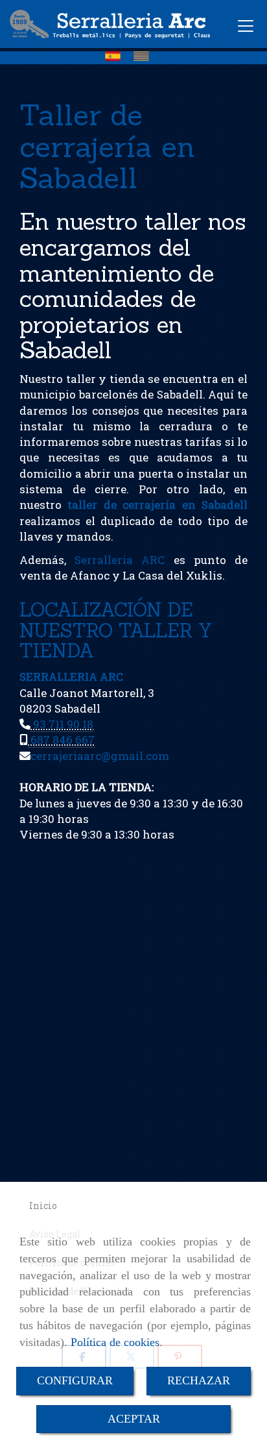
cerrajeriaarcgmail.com (99, 755)
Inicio (43, 1206)
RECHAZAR (198, 1380)
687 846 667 (61, 739)
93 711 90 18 (61, 724)
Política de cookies (115, 1342)
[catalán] (145, 56)
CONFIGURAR (75, 1380)
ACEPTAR (134, 1418)
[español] (116, 56)
